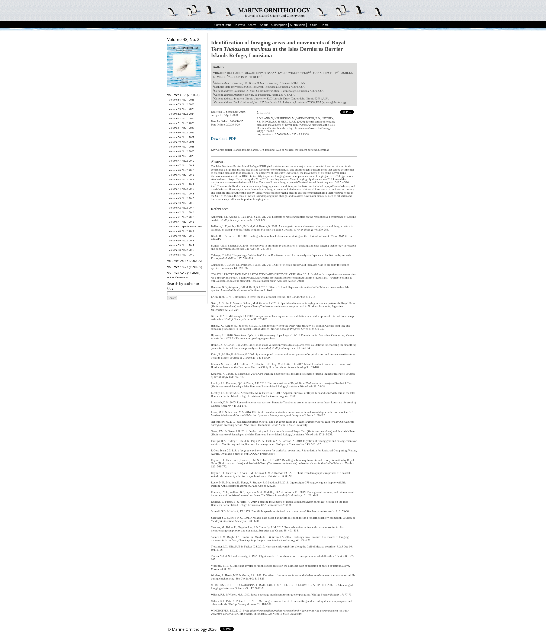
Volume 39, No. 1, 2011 (181, 245)
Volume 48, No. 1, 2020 (181, 156)
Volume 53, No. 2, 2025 (181, 104)
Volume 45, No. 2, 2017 (181, 179)
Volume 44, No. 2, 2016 (181, 188)
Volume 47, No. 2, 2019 (181, 160)
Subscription (279, 25)
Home (324, 25)
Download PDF (223, 138)
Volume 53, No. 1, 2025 (181, 109)
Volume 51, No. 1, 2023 (181, 127)
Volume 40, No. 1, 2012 (181, 235)
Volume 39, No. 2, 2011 (181, 240)
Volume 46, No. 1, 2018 (181, 174)
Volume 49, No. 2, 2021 (181, 141)
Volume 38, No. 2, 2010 (181, 249)
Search (252, 25)
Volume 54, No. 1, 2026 (181, 99)
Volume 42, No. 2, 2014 (181, 207)
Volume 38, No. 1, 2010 (181, 254)
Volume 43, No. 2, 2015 (181, 198)
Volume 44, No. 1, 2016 (181, 193)
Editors (312, 25)
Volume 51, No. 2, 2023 (181, 123)
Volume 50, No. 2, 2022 (181, 132)
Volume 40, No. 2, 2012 (181, 231)
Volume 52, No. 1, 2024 (181, 118)
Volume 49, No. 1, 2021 (181, 146)
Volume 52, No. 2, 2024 (181, 113)
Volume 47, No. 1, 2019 (181, 165)
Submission (297, 25)
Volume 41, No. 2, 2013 (181, 217)
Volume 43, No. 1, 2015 (181, 202)
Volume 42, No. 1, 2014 (181, 212)
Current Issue (222, 25)
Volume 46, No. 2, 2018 (181, 170)
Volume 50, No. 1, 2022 (181, 137)
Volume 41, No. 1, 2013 (181, 221)
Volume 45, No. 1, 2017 (181, 184)
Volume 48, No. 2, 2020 (181, 151)
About (264, 25)
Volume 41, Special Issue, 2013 (185, 226)
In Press (240, 25)
